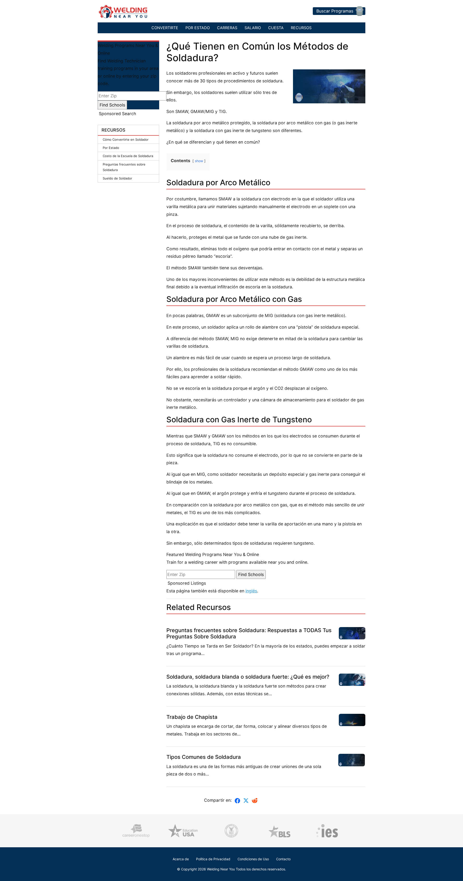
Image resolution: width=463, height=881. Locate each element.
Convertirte (164, 27)
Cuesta (276, 27)
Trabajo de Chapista (192, 717)
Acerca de (181, 859)
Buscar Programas (334, 10)
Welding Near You (221, 869)
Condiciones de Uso (253, 859)
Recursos (301, 27)
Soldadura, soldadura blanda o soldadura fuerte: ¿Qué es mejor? (247, 677)
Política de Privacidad (213, 859)
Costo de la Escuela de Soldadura (128, 156)
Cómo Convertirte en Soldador (126, 139)
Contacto (283, 859)
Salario (253, 27)
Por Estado (197, 27)
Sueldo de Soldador (117, 178)
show (199, 161)
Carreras (227, 27)
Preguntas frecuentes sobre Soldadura (124, 167)
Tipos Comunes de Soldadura (203, 757)
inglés (251, 590)
